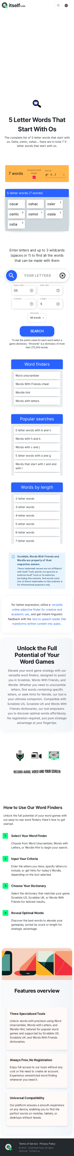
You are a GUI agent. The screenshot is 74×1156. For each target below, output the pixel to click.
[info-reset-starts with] (32, 290)
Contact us (34, 1151)
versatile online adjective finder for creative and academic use (36, 609)
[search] (11, 275)
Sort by (48, 171)
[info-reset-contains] (32, 304)
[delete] (62, 275)
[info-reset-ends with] (58, 290)
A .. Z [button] (53, 174)
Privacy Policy (47, 1143)
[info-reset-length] (58, 304)
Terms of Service (28, 1143)
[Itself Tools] (37, 765)
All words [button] (35, 317)
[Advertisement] (37, 49)
